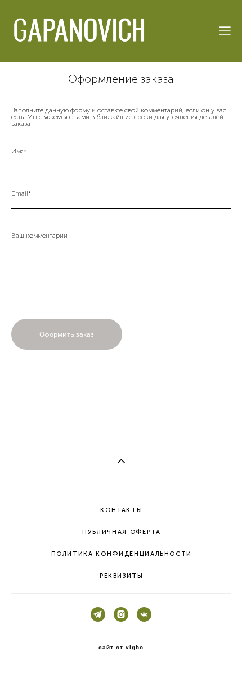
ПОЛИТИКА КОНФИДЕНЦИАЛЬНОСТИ (121, 554)
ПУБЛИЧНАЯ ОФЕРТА (121, 532)
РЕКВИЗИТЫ (122, 576)
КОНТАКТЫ (121, 510)
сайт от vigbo (121, 647)
